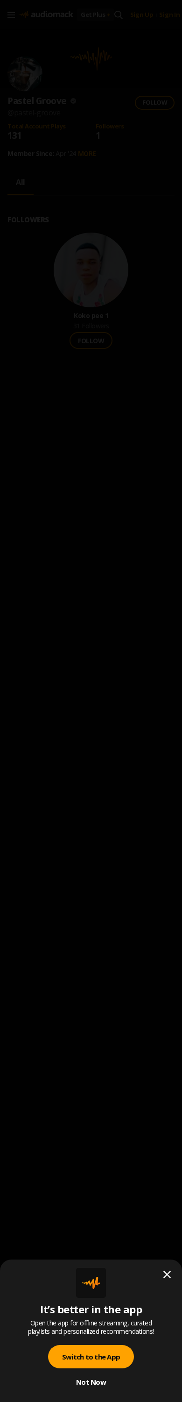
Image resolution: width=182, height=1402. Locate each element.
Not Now (91, 1382)
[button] (91, 701)
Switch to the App (91, 1356)
